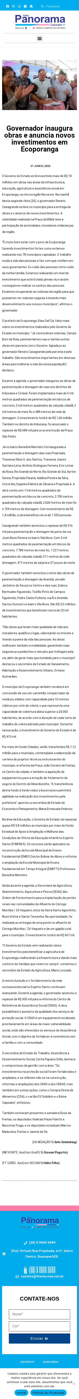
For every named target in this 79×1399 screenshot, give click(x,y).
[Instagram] (13, 6)
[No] (74, 1384)
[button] (39, 38)
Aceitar (21, 1392)
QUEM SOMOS (51, 1362)
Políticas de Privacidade (48, 1392)
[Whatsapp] (19, 6)
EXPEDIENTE (27, 1362)
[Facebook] (8, 6)
